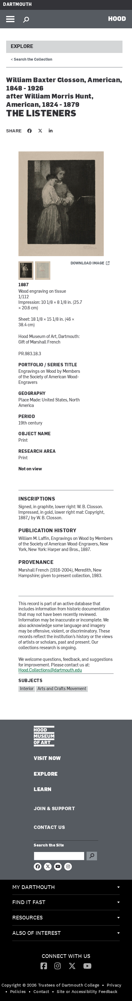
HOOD (117, 18)
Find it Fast (28, 902)
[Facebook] (44, 965)
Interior (26, 689)
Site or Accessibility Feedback (87, 991)
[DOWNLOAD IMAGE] (66, 204)
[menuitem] (66, 887)
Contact (41, 991)
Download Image (87, 263)
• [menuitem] (103, 985)
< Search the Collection (31, 60)
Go (92, 856)
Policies (18, 991)
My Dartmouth (33, 886)
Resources (27, 917)
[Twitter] (72, 965)
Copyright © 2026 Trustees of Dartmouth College (50, 985)
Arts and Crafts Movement (61, 689)
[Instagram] (57, 965)
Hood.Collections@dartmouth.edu (50, 670)
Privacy (114, 985)
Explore (22, 46)
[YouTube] (87, 965)
